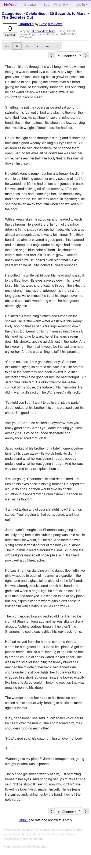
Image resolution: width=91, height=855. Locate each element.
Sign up (24, 819)
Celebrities (35, 13)
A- (7, 45)
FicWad (10, 4)
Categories (11, 13)
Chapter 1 (26, 24)
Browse (30, 4)
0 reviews (55, 23)
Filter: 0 (59, 4)
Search (48, 4)
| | (57, 45)
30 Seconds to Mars (67, 13)
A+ (27, 45)
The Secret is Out (17, 17)
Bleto (43, 23)
